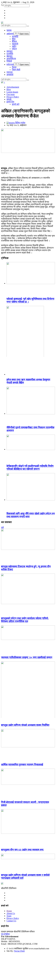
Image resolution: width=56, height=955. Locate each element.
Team (9, 916)
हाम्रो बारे (15, 104)
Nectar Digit (19, 951)
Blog (9, 89)
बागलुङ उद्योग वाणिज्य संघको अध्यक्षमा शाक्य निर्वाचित (25, 725)
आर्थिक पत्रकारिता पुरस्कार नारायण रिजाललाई (22, 764)
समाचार (10, 51)
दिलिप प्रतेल (20, 123)
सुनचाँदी (15, 36)
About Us (11, 913)
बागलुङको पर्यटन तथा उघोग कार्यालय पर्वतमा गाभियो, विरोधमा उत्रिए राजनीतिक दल (25, 620)
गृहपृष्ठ (9, 30)
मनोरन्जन (10, 64)
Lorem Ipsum (12, 92)
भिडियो (9, 61)
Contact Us (11, 921)
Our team (11, 94)
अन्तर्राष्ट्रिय (11, 58)
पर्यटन (14, 49)
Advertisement (13, 87)
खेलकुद (9, 56)
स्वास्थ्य (10, 72)
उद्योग (14, 46)
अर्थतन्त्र (10, 34)
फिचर (14, 67)
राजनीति (10, 53)
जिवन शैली (16, 69)
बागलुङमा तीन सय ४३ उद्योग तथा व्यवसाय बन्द (22, 849)
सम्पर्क (9, 99)
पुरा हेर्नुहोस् (5, 934)
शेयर (13, 39)
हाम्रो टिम (10, 102)
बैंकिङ (14, 41)
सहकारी (15, 44)
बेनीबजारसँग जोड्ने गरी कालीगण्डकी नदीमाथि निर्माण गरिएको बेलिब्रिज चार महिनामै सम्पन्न (30, 467)
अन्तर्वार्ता (10, 74)
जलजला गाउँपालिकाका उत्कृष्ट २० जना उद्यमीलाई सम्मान (26, 657)
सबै (2, 527)
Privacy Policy (13, 97)
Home (9, 911)
